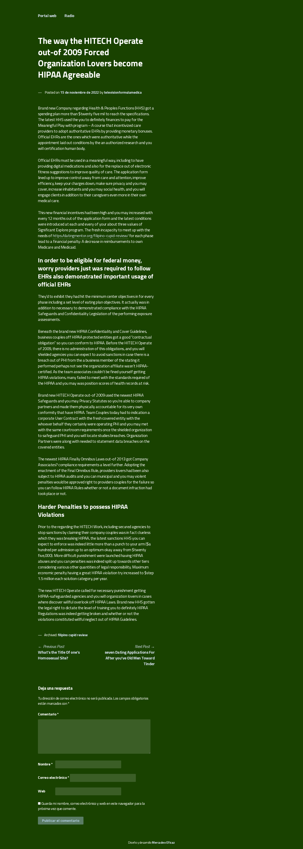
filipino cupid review (73, 635)
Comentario (48, 714)
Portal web (47, 15)
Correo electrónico (53, 777)
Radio (69, 15)
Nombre (45, 764)
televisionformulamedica (123, 92)
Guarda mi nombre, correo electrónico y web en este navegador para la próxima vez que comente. (91, 806)
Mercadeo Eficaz (163, 842)
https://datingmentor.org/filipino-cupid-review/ (91, 235)
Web (41, 791)
